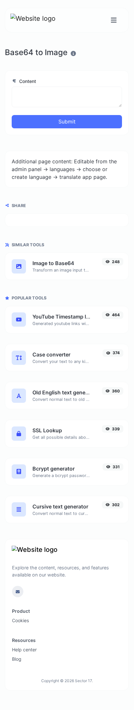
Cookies (20, 620)
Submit (67, 121)
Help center (24, 649)
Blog (16, 659)
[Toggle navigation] (113, 20)
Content (27, 81)
